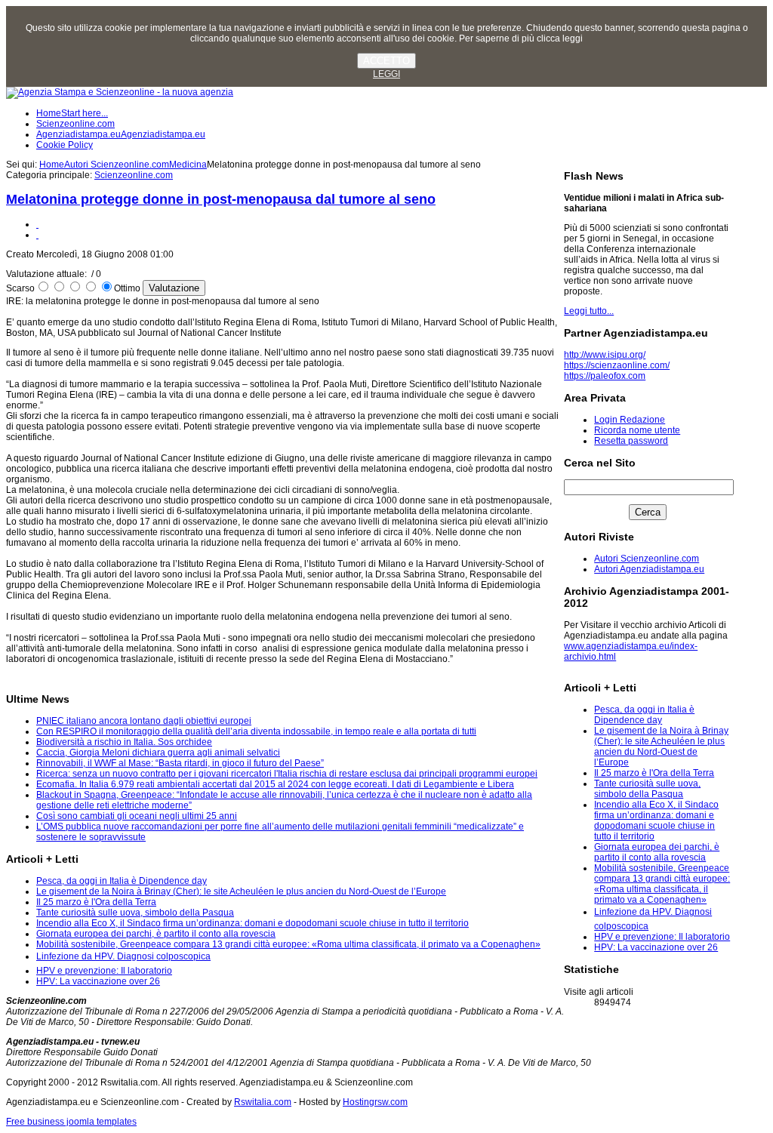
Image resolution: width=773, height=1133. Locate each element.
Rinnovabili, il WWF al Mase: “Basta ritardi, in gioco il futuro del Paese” (180, 763)
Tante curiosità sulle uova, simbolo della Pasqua (647, 788)
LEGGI (386, 74)
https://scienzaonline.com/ (617, 365)
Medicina (188, 164)
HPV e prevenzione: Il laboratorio (662, 936)
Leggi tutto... (589, 311)
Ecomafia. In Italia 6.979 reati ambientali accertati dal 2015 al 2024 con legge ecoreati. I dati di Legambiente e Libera (275, 784)
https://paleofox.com (604, 376)
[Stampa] (37, 224)
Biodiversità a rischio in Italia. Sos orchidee (124, 742)
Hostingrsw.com (375, 1102)
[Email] (37, 234)
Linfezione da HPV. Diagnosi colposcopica (123, 956)
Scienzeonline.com (133, 175)
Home (51, 164)
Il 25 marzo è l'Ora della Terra (654, 773)
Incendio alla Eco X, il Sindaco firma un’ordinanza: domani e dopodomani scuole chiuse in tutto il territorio (656, 820)
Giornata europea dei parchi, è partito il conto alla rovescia (656, 852)
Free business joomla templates (71, 1121)
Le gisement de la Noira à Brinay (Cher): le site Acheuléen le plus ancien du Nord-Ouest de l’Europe (661, 746)
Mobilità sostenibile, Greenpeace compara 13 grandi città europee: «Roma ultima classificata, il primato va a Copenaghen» (662, 884)
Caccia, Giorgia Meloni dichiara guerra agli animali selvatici (158, 752)
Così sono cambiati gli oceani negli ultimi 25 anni (136, 816)
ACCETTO (386, 60)
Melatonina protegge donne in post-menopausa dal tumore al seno (221, 199)
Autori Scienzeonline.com (116, 164)
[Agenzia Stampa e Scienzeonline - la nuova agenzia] (119, 92)
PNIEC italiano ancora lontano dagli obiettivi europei (143, 721)
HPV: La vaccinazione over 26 (656, 947)
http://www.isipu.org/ (604, 354)
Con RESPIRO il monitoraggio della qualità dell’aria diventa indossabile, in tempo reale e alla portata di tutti (256, 731)
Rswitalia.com (262, 1102)
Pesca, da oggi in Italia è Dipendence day (644, 714)
